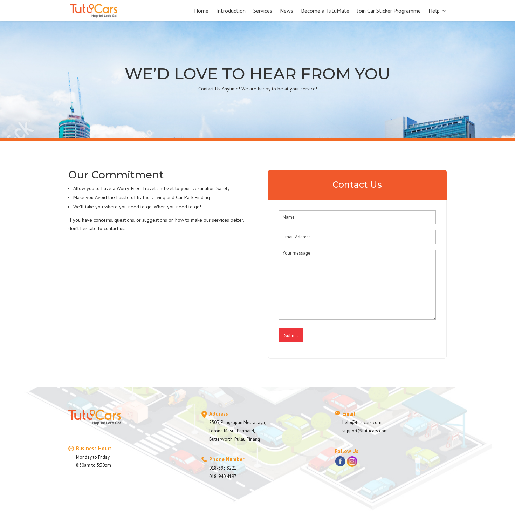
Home (201, 11)
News (286, 11)
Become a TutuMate (325, 11)
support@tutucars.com (365, 431)
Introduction (231, 11)
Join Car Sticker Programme (389, 11)
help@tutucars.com (362, 422)
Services (262, 11)
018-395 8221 (222, 468)
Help (434, 11)
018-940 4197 (222, 476)
